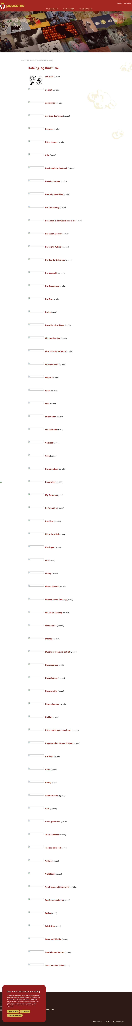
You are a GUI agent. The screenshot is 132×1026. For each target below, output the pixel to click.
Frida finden (50, 416)
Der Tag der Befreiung (55, 259)
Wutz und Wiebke (53, 939)
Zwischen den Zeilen (54, 965)
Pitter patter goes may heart (58, 730)
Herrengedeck (51, 468)
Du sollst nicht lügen (54, 325)
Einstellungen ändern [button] (15, 1015)
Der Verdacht (51, 272)
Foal (47, 403)
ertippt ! (49, 377)
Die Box (48, 298)
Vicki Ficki (50, 873)
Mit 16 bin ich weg (53, 612)
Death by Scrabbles (54, 194)
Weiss (48, 913)
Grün (47, 455)
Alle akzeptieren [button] (13, 1011)
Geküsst (49, 442)
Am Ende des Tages (54, 115)
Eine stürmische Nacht (55, 351)
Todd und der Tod (53, 847)
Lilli (47, 560)
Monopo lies (51, 625)
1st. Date (49, 76)
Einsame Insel (51, 364)
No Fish (48, 717)
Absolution (50, 102)
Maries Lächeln (52, 586)
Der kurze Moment (53, 233)
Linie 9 (48, 573)
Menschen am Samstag (56, 599)
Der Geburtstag (52, 207)
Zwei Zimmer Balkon (54, 952)
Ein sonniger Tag (52, 338)
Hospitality (50, 481)
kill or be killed (52, 534)
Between (49, 128)
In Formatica (51, 508)
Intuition (49, 521)
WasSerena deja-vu (54, 899)
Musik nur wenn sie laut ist (57, 651)
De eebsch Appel (52, 181)
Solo (47, 808)
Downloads (127, 3)
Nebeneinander (52, 703)
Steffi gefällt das (52, 821)
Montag (48, 638)
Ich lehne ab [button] (25, 1011)
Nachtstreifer (51, 690)
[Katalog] (12, 6)
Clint (47, 154)
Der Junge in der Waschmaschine (60, 220)
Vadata (48, 860)
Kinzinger (49, 547)
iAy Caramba (51, 494)
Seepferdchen (51, 795)
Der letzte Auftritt (53, 246)
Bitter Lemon (51, 142)
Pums (47, 769)
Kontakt (119, 3)
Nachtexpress (51, 664)
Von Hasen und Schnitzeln (57, 886)
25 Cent (48, 89)
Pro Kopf (49, 756)
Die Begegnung (52, 285)
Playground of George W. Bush (59, 743)
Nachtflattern (51, 677)
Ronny (48, 782)
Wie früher (50, 926)
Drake (48, 312)
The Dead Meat (52, 834)
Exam (47, 390)
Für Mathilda (51, 429)
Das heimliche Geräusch (56, 168)
